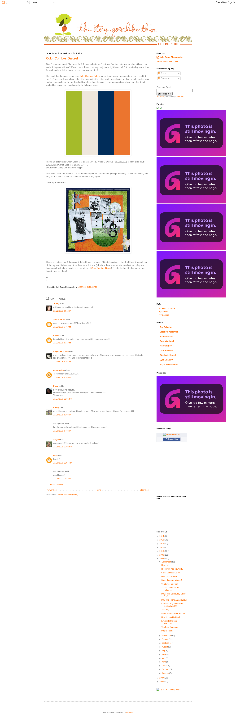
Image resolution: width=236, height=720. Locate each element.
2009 (161, 555)
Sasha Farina (59, 319)
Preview (160, 97)
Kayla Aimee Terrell (169, 364)
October (165, 639)
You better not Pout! (169, 584)
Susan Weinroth (167, 341)
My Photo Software (167, 308)
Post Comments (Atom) (68, 494)
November (166, 635)
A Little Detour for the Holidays (170, 589)
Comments (165, 78)
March (165, 666)
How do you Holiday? (170, 617)
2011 (161, 547)
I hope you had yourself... (172, 569)
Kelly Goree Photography (171, 57)
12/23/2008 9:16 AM (62, 361)
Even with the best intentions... (169, 622)
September (167, 643)
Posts (163, 73)
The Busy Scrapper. (169, 627)
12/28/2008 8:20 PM (62, 415)
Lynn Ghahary (166, 360)
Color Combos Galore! (62, 58)
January (165, 673)
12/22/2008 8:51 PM (62, 311)
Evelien (56, 335)
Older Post (144, 490)
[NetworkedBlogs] (171, 434)
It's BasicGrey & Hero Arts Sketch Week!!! (172, 605)
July (164, 650)
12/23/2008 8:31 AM (62, 343)
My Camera (164, 315)
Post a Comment (57, 484)
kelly (55, 455)
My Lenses (163, 311)
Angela (56, 439)
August (165, 647)
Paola (55, 386)
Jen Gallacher (166, 327)
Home (98, 490)
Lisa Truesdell (166, 350)
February (166, 669)
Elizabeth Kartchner (169, 332)
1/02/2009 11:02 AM (62, 479)
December (166, 562)
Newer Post (52, 490)
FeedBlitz (180, 97)
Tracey (56, 303)
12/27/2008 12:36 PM (62, 399)
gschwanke (58, 370)
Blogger (129, 712)
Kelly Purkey (166, 346)
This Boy (165, 610)
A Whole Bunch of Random (173, 613)
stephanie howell (61, 351)
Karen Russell (166, 336)
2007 (161, 678)
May (164, 658)
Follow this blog (172, 439)
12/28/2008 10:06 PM (62, 447)
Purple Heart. (167, 631)
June (164, 654)
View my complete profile (167, 61)
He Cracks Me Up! (169, 576)
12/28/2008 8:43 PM (62, 431)
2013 (161, 540)
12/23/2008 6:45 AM (62, 327)
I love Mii (165, 565)
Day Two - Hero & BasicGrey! (174, 600)
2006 (161, 681)
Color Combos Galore (90, 76)
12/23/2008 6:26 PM (62, 377)
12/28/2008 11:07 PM (62, 463)
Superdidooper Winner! (171, 580)
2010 (161, 551)
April (164, 662)
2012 (161, 544)
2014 (161, 536)
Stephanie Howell (168, 355)
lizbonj (56, 407)
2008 (161, 559)
